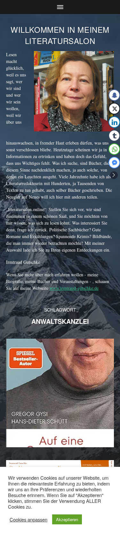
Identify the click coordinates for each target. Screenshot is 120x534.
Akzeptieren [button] (67, 519)
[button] (114, 175)
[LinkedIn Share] (114, 122)
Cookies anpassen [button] (28, 519)
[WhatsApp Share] (114, 149)
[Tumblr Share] (114, 135)
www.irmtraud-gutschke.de (74, 288)
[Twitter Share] (114, 108)
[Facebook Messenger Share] (114, 162)
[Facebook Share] (114, 95)
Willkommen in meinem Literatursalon (60, 35)
